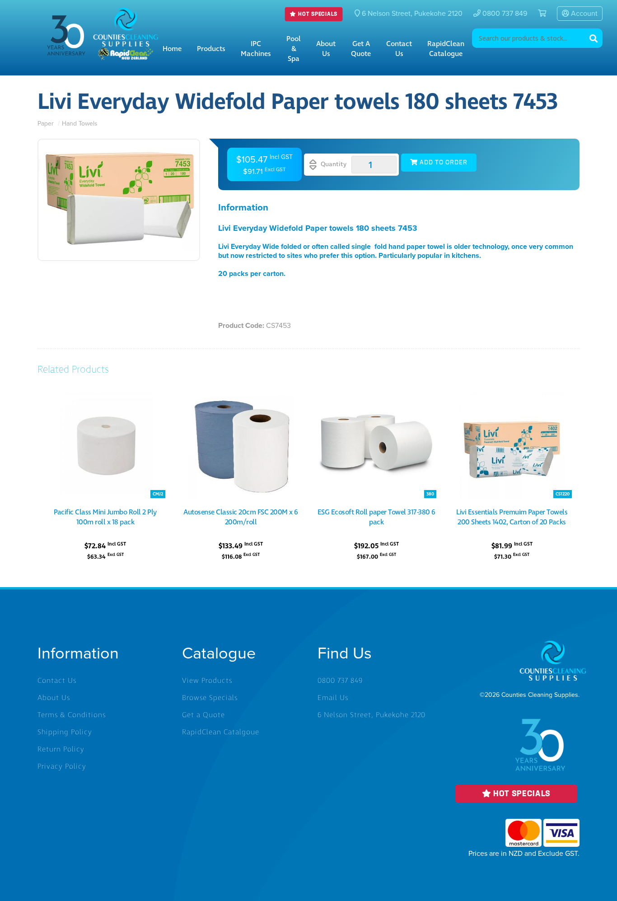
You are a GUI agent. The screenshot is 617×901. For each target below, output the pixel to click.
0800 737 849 (504, 13)
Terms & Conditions (71, 715)
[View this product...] (105, 398)
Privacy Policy (61, 766)
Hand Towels (80, 123)
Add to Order (442, 162)
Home (172, 49)
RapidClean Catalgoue (220, 732)
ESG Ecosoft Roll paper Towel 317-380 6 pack (376, 517)
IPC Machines (256, 49)
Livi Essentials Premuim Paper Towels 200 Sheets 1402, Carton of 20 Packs (511, 517)
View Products (207, 681)
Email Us (333, 698)
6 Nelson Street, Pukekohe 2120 (371, 715)
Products (211, 49)
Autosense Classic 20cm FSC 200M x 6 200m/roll (240, 517)
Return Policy (60, 749)
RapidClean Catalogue (445, 49)
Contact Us (399, 49)
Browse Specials (210, 698)
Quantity (332, 164)
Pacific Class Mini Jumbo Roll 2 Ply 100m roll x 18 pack (105, 517)
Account (583, 13)
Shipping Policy (64, 732)
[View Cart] (538, 13)
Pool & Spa (293, 49)
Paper (46, 123)
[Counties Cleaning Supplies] (125, 14)
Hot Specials (317, 14)
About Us (326, 49)
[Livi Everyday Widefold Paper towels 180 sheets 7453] (118, 200)
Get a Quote (361, 49)
